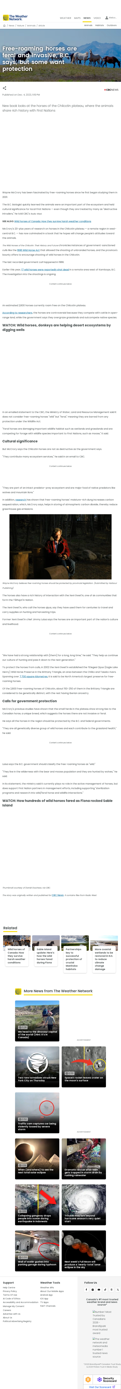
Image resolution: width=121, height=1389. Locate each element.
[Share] (4, 88)
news (11, 25)
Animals (31, 25)
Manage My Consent (13, 1306)
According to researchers (17, 312)
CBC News (58, 895)
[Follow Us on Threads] (111, 1290)
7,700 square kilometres (34, 676)
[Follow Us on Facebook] (86, 1290)
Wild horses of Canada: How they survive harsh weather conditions (52, 221)
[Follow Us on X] (118, 1290)
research (21, 499)
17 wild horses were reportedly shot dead (45, 269)
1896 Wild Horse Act (28, 250)
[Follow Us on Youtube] (99, 1290)
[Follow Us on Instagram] (93, 1290)
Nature (20, 25)
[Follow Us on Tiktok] (105, 1290)
